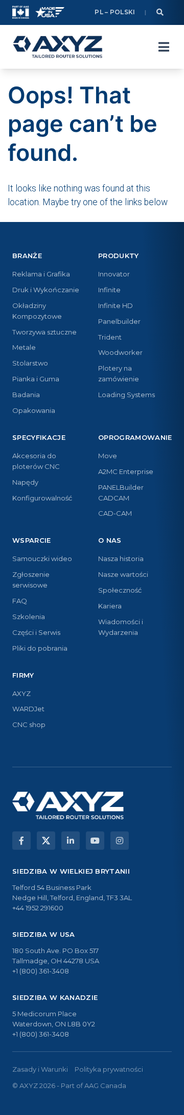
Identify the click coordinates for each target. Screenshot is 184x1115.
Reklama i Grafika (41, 274)
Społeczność (120, 590)
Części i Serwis (36, 632)
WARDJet (28, 709)
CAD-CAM (115, 513)
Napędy (25, 482)
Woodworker (120, 352)
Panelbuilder (119, 321)
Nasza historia (121, 558)
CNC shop (28, 724)
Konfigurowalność (42, 498)
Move (107, 456)
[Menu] (163, 47)
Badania (26, 395)
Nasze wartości (123, 574)
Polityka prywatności (109, 1069)
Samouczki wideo (42, 558)
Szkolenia (28, 616)
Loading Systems (126, 395)
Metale (24, 347)
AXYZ (21, 693)
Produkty (118, 256)
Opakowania (33, 410)
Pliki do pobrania (39, 648)
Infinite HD (115, 305)
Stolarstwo (30, 363)
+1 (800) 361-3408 (40, 971)
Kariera (110, 606)
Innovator (114, 274)
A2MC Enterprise (125, 471)
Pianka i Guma (35, 379)
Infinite (109, 290)
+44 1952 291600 (37, 908)
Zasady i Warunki (40, 1069)
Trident (110, 337)
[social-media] (21, 840)
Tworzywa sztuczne (44, 332)
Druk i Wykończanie (45, 290)
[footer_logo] (68, 805)
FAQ (19, 601)
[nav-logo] (57, 47)
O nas (110, 540)
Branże (27, 256)
